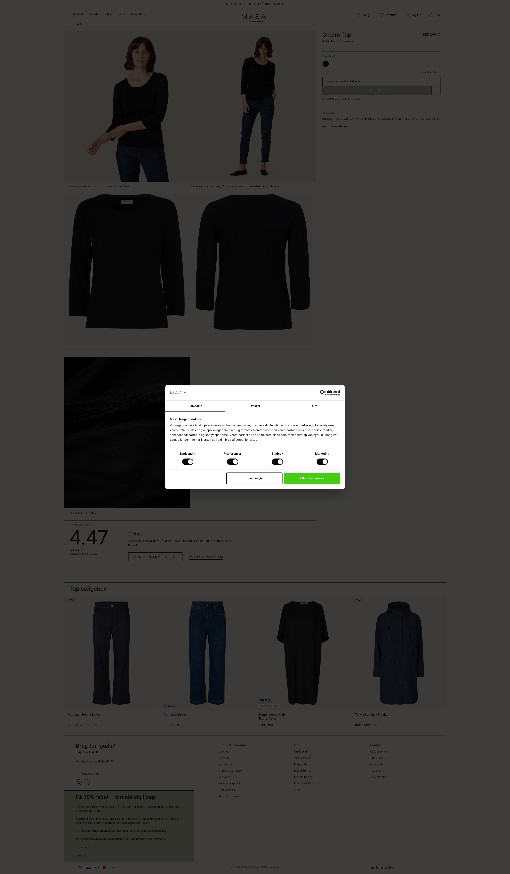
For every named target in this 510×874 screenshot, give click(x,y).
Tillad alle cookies (312, 478)
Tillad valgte (254, 478)
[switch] (232, 461)
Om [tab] (314, 406)
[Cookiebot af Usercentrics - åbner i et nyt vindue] (322, 393)
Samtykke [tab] (195, 406)
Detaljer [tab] (255, 406)
